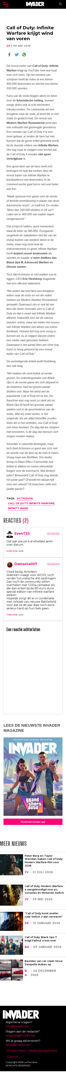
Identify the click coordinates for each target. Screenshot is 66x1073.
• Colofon (12, 1056)
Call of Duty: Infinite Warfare (31, 503)
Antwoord (53, 533)
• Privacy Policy (16, 1050)
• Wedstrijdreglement (42, 1050)
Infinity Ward (18, 508)
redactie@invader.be (20, 1035)
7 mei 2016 (12, 615)
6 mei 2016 (12, 551)
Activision (25, 498)
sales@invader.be (18, 1045)
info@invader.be (17, 1026)
